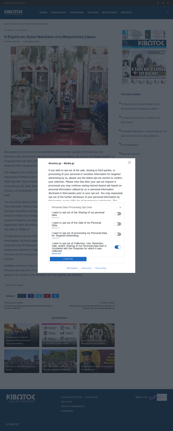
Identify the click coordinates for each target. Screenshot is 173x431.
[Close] (130, 163)
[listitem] (86, 207)
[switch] (118, 213)
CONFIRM (68, 259)
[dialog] (86, 215)
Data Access (86, 268)
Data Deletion (72, 268)
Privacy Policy (100, 268)
